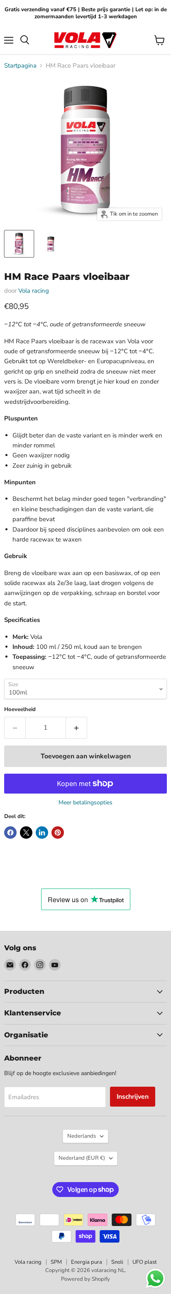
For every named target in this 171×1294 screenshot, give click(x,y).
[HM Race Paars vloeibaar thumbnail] (19, 244)
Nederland (82, 1158)
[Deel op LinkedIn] (42, 832)
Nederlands (81, 1136)
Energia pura (86, 1262)
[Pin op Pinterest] (57, 832)
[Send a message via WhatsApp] (155, 1278)
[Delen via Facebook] (10, 832)
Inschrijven (133, 1096)
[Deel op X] (26, 832)
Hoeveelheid (20, 709)
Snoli (117, 1262)
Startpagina (20, 65)
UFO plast (144, 1262)
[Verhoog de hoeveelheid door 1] (76, 727)
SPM (56, 1262)
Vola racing (33, 290)
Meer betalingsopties (85, 802)
